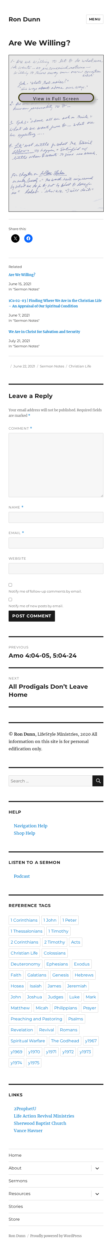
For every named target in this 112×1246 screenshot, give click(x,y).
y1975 (33, 1062)
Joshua (34, 997)
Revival (46, 1029)
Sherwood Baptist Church (40, 1123)
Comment (20, 428)
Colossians (55, 953)
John (16, 997)
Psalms (75, 1018)
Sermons (18, 1180)
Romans (68, 1029)
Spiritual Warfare (28, 1040)
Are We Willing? (22, 275)
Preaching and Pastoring (36, 1018)
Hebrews (84, 975)
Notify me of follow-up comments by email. (45, 591)
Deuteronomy (25, 964)
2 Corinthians (24, 942)
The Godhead (65, 1040)
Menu (95, 19)
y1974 (16, 1062)
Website (17, 558)
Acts (75, 942)
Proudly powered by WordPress (56, 1236)
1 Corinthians (24, 920)
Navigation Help (30, 825)
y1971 (51, 1051)
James (54, 986)
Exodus (82, 964)
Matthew (20, 1007)
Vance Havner (28, 1130)
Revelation (22, 1029)
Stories (16, 1206)
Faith (16, 975)
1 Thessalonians (26, 931)
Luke (74, 997)
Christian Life (80, 366)
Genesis (60, 975)
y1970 (34, 1051)
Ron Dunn (24, 19)
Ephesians (57, 964)
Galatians (36, 975)
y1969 (16, 1051)
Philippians (65, 1007)
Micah (42, 1007)
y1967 (91, 1040)
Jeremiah (77, 986)
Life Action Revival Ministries (44, 1116)
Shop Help (24, 833)
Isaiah (36, 986)
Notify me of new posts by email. (36, 606)
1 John (50, 920)
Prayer (89, 1007)
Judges (55, 997)
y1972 (68, 1051)
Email (16, 533)
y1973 (85, 1051)
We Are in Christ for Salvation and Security (44, 332)
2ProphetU (25, 1108)
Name (16, 507)
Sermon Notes (52, 366)
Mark (91, 997)
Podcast (22, 876)
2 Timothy (54, 942)
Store (14, 1219)
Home (15, 1155)
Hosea (17, 986)
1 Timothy (58, 931)
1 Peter (70, 920)
